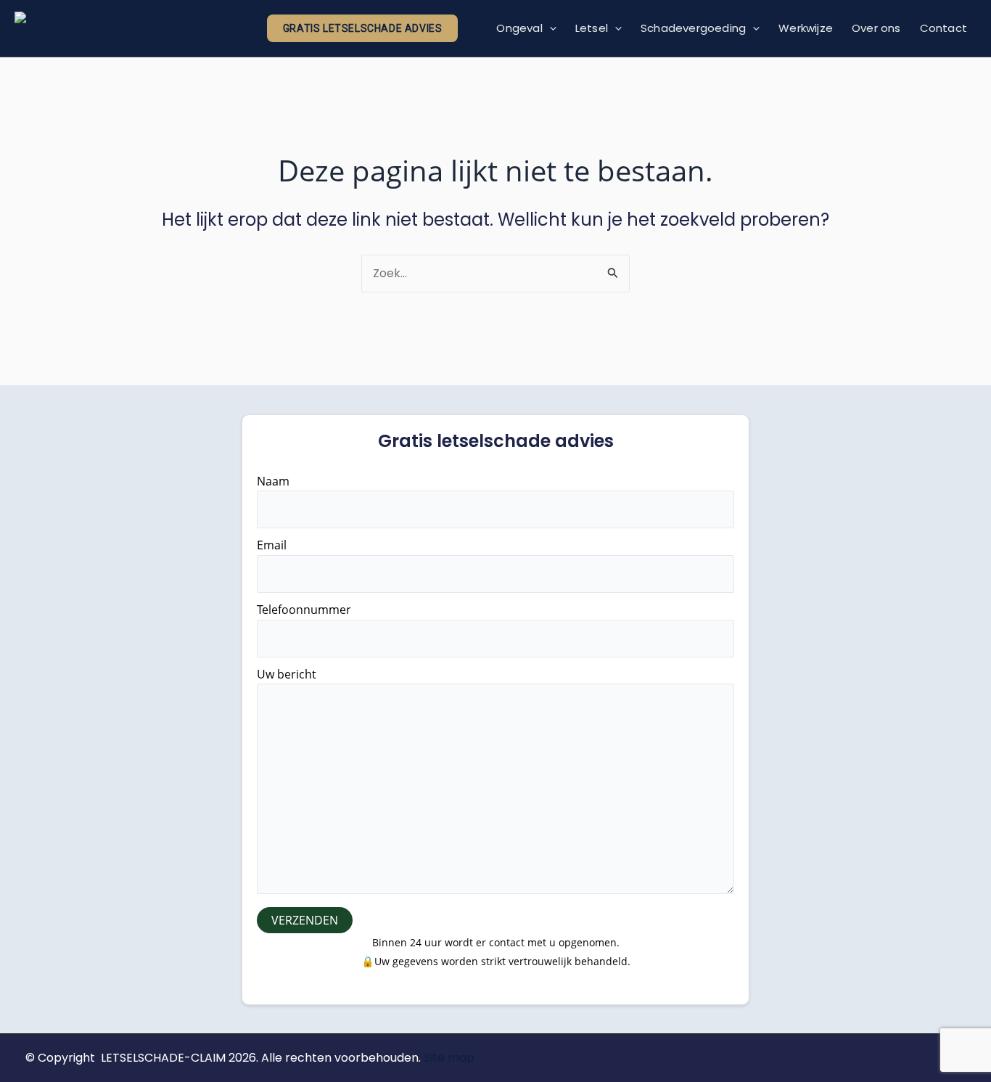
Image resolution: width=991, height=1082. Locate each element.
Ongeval (519, 28)
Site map (449, 1057)
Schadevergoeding (693, 28)
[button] (363, 28)
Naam (273, 481)
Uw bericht (286, 674)
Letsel (591, 28)
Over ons (876, 28)
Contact (943, 28)
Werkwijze (805, 28)
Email (272, 545)
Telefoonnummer (304, 610)
